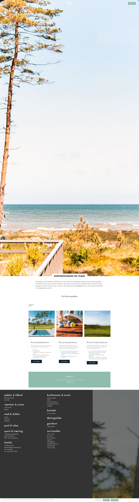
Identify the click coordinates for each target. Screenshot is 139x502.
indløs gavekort (51, 426)
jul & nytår (7, 400)
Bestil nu (132, 3)
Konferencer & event (58, 395)
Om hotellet (53, 431)
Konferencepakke (51, 398)
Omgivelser (50, 440)
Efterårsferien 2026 (9, 398)
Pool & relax (11, 425)
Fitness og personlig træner (11, 438)
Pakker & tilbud (13, 395)
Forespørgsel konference (53, 404)
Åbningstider (54, 418)
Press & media (50, 434)
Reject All (106, 500)
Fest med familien (8, 449)
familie (8, 442)
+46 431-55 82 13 (70, 381)
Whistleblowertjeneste (52, 444)
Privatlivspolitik (51, 445)
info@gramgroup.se (70, 382)
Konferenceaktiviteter (52, 402)
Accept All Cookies (114, 500)
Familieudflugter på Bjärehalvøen (12, 447)
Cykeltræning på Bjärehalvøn (11, 434)
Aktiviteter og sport (9, 445)
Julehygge (6, 421)
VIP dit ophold (8, 407)
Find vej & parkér (51, 413)
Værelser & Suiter (14, 404)
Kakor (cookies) (51, 447)
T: (65, 381)
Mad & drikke (12, 414)
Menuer (6, 417)
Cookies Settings (98, 500)
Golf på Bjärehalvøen (9, 436)
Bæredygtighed (51, 442)
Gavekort (52, 423)
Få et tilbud (36, 361)
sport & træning (13, 431)
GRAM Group (50, 436)
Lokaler (48, 400)
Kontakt (51, 410)
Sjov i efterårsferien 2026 (10, 451)
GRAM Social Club (51, 438)
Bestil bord (7, 419)
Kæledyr (6, 409)
